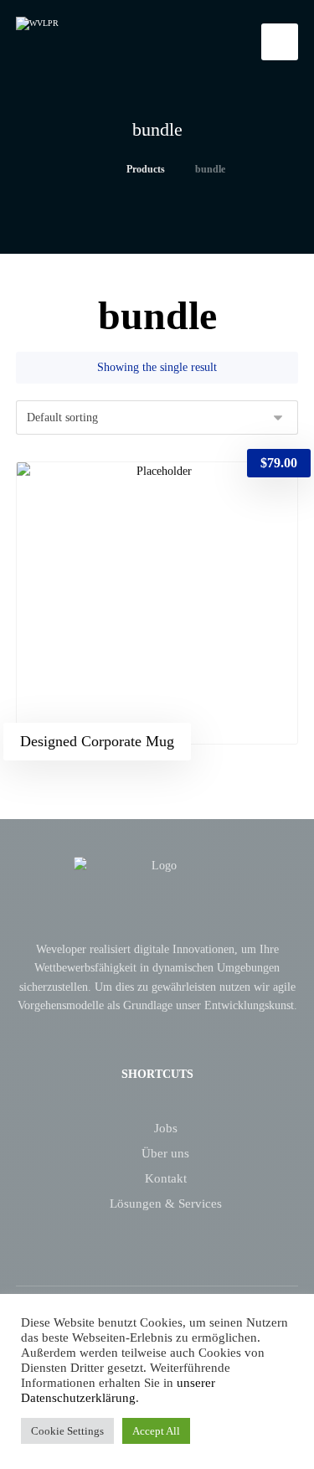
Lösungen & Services (166, 1203)
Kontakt (166, 1178)
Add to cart (92, 489)
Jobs (166, 1128)
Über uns (165, 1153)
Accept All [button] (156, 1431)
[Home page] (92, 169)
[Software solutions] (83, 40)
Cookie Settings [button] (67, 1431)
